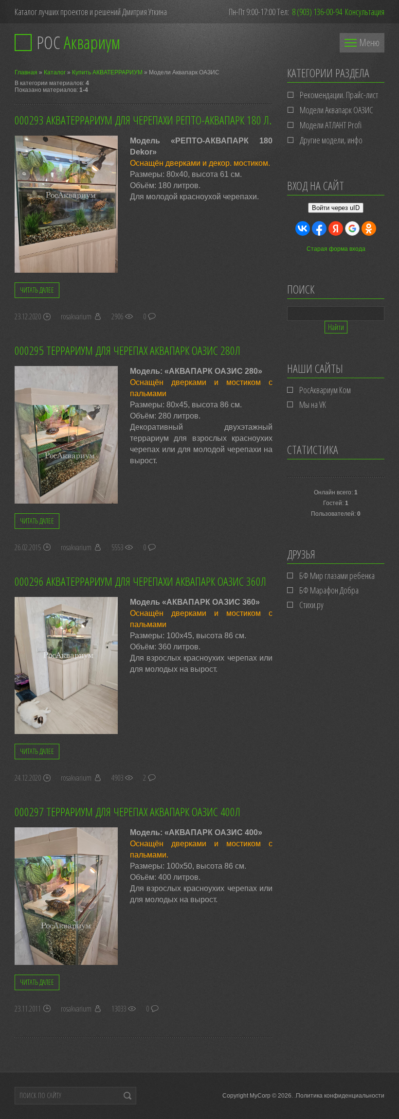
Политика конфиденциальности (340, 1096)
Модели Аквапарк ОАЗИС (336, 110)
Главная (26, 72)
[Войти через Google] (352, 228)
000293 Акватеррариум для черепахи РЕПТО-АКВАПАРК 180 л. (143, 120)
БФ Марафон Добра (329, 590)
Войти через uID (336, 207)
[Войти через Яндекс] (335, 228)
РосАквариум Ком (325, 390)
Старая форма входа (336, 248)
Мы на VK (312, 404)
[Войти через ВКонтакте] (302, 228)
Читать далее (37, 290)
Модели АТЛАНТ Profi (331, 125)
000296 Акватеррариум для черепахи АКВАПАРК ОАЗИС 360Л (140, 581)
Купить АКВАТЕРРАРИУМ (107, 72)
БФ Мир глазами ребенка (337, 575)
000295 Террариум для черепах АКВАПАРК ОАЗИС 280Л (127, 350)
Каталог (55, 72)
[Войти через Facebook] (319, 228)
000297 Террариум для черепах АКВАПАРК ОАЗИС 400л (127, 812)
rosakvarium (76, 316)
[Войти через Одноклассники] (369, 228)
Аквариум (78, 42)
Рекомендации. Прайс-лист (339, 95)
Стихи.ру (311, 605)
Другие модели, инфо (331, 140)
